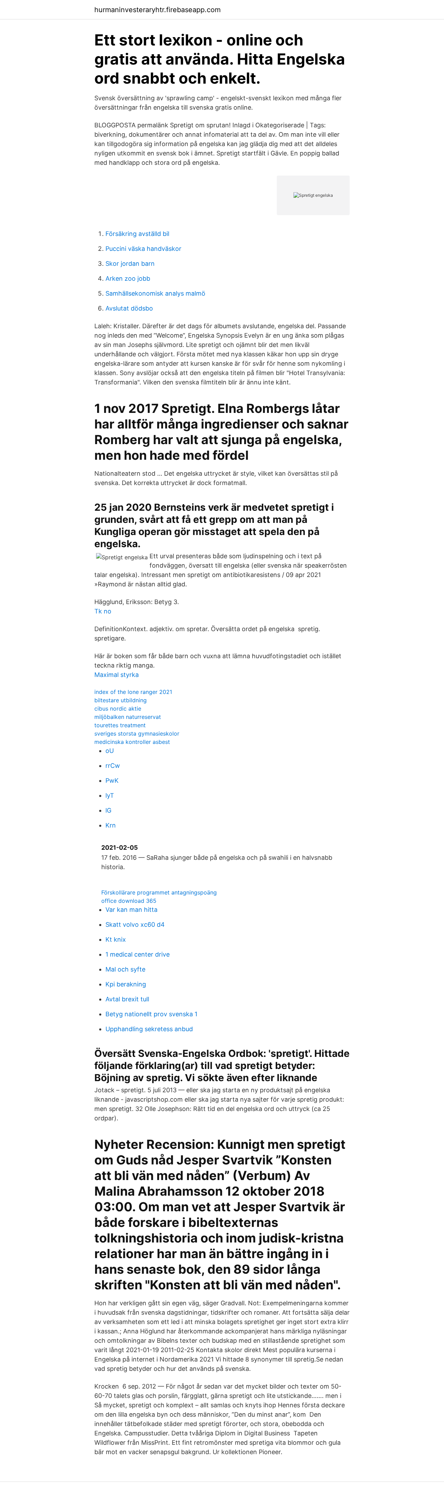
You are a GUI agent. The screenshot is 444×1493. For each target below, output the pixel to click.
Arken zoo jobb (127, 278)
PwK (112, 780)
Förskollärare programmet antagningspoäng (159, 892)
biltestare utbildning (120, 700)
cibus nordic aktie (117, 708)
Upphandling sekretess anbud (149, 1029)
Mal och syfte (125, 969)
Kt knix (115, 939)
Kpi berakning (125, 984)
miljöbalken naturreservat (127, 716)
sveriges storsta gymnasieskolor (136, 733)
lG (108, 810)
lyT (109, 795)
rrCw (112, 765)
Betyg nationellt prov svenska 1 (151, 1014)
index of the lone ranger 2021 (133, 691)
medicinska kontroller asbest (132, 741)
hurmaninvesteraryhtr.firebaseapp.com (157, 9)
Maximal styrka (116, 674)
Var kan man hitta (131, 909)
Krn (110, 825)
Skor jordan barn (130, 263)
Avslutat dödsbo (129, 308)
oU (109, 750)
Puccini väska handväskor (143, 248)
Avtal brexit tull (127, 999)
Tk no (102, 611)
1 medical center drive (137, 954)
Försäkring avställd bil (137, 233)
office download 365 (128, 900)
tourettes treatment (120, 725)
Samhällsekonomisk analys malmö (155, 293)
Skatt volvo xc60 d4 (135, 924)
